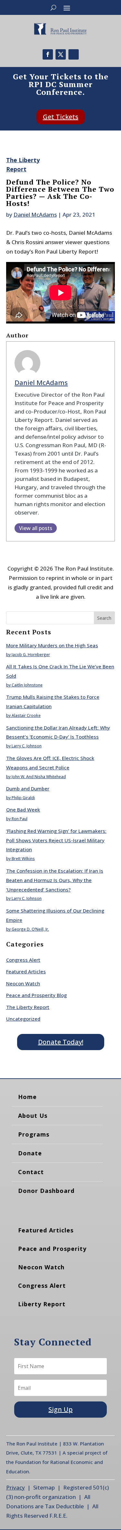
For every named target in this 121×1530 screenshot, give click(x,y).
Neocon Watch (23, 983)
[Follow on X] (60, 54)
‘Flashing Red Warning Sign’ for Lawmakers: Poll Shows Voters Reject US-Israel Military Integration (56, 840)
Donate (30, 1153)
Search (104, 618)
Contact (31, 1172)
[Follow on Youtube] (73, 54)
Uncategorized (23, 1018)
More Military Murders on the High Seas (52, 645)
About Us (32, 1115)
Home (27, 1097)
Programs (33, 1134)
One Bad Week (23, 809)
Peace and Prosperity (52, 1248)
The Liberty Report (27, 1007)
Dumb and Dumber (27, 788)
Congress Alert (23, 960)
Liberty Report (42, 1304)
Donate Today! (60, 1041)
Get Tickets (60, 116)
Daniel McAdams (35, 214)
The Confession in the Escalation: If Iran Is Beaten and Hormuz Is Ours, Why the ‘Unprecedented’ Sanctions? (54, 880)
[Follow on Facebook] (48, 54)
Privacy (15, 1487)
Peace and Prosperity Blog (36, 995)
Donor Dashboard (46, 1191)
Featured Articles (26, 971)
